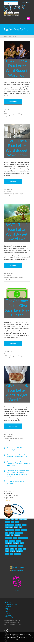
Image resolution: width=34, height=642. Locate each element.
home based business (19, 532)
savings (7, 551)
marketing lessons (8, 543)
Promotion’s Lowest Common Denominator (15, 482)
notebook (7, 548)
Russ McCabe (9, 110)
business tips (7, 522)
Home (7, 601)
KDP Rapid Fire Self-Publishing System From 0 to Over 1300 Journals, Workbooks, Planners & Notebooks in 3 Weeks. (18, 473)
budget (16, 519)
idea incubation (17, 535)
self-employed (12, 551)
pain (16, 548)
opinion (12, 548)
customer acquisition (9, 527)
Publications (8, 615)
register (28, 2)
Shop (6, 611)
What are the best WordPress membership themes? (15, 449)
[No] (32, 637)
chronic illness (18, 524)
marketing (18, 540)
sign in (23, 2)
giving (6, 532)
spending (7, 553)
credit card (24, 524)
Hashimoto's (12, 532)
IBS (12, 535)
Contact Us (7, 500)
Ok (17, 639)
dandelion (15, 527)
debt (20, 527)
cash (12, 522)
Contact (7, 610)
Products (7, 613)
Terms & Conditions (18, 567)
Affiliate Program (17, 570)
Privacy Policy (16, 569)
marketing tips (16, 543)
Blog (6, 608)
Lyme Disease (12, 540)
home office (7, 535)
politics (20, 548)
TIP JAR (17, 590)
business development (23, 519)
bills (7, 116)
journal (7, 540)
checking (16, 522)
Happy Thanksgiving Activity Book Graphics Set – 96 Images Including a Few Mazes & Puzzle (18, 463)
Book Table (8, 603)
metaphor (21, 543)
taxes (11, 553)
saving (24, 548)
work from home (17, 553)
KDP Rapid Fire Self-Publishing (11, 605)
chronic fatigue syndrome (10, 524)
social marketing (19, 551)
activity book (8, 519)
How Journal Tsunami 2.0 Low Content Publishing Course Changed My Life (18, 456)
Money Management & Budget (14, 114)
